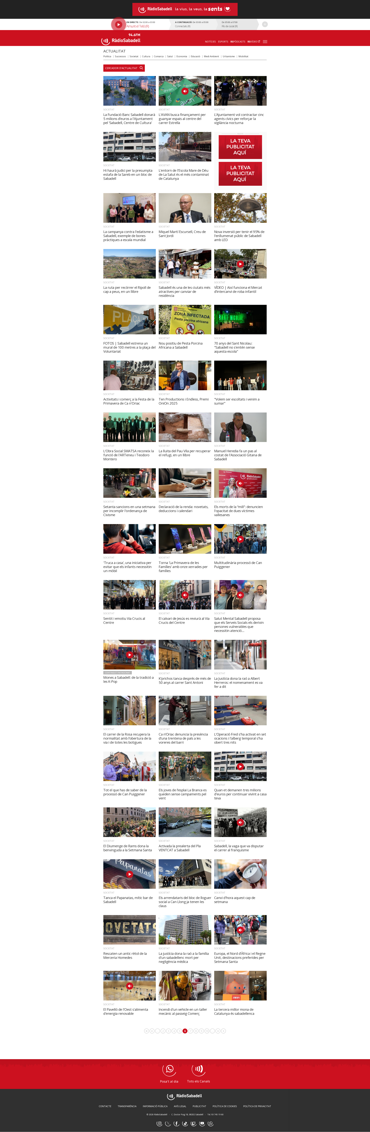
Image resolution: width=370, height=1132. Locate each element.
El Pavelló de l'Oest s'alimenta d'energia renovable (125, 1011)
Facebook (176, 1123)
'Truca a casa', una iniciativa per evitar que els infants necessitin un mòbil (127, 566)
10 (207, 1031)
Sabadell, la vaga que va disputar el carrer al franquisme (239, 848)
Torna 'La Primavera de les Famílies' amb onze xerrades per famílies (183, 566)
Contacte (105, 1106)
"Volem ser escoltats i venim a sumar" (237, 401)
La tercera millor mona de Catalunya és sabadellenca (234, 1011)
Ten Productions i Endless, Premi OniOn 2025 (184, 401)
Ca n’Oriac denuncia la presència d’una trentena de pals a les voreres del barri (183, 738)
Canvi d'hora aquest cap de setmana (234, 899)
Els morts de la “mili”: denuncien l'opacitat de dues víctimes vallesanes (238, 510)
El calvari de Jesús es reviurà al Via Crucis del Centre (184, 620)
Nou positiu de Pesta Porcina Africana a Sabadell (180, 345)
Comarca (158, 56)
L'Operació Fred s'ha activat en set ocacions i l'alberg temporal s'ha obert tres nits (240, 738)
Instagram (159, 1123)
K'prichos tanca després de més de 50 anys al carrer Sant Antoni (185, 680)
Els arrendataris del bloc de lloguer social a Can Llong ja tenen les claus (185, 901)
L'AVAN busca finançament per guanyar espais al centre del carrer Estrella (182, 118)
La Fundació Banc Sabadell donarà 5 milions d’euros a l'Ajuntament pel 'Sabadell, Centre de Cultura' (129, 118)
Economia (181, 56)
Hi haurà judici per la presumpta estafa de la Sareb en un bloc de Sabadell (127, 174)
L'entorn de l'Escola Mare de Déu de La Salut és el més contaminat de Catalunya (184, 174)
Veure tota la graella (265, 24)
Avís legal (180, 1106)
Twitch (193, 1123)
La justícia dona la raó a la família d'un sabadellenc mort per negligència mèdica (184, 957)
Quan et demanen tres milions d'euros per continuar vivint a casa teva (240, 794)
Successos (120, 56)
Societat (134, 56)
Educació (195, 56)
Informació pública (155, 1106)
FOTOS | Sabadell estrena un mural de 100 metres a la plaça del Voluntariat (129, 347)
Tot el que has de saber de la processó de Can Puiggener (125, 792)
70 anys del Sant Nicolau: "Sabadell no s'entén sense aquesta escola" (234, 347)
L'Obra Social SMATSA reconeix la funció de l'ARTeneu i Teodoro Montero (128, 454)
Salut (170, 56)
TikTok (185, 1123)
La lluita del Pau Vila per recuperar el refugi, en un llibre (185, 452)
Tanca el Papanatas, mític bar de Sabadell (128, 899)
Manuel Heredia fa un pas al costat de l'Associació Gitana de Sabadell (238, 454)
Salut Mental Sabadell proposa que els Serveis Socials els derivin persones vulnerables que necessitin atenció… (239, 624)
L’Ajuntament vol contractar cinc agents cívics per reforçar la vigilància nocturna (239, 118)
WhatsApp (210, 1123)
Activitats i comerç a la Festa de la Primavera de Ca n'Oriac (128, 401)
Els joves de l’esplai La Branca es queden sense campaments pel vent (183, 794)
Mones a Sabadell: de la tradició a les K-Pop (128, 679)
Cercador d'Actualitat (121, 68)
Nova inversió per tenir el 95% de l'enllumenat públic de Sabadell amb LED (239, 235)
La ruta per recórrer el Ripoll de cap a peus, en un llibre (127, 289)
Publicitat (199, 1106)
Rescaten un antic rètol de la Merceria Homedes (125, 955)
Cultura (146, 56)
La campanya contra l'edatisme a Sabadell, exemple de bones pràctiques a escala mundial (128, 235)
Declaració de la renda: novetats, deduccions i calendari (183, 508)
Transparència (127, 1106)
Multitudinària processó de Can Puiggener (238, 564)
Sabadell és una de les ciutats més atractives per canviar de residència (184, 291)
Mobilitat (243, 56)
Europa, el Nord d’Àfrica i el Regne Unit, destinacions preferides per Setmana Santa (240, 957)
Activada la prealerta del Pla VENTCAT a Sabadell (180, 848)
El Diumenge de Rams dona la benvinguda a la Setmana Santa (127, 848)
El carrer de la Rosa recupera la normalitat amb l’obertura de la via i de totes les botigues (127, 738)
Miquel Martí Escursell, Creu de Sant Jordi (182, 233)
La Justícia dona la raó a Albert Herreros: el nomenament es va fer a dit (238, 682)
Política (107, 56)
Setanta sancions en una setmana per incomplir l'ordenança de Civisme (129, 510)
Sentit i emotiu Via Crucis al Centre (124, 620)
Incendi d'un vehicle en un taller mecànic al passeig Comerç (183, 1011)
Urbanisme (229, 56)
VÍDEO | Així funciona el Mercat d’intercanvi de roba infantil (238, 289)
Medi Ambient (211, 56)
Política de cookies (225, 1106)
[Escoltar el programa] (134, 24)
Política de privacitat (257, 1106)
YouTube (202, 1123)
